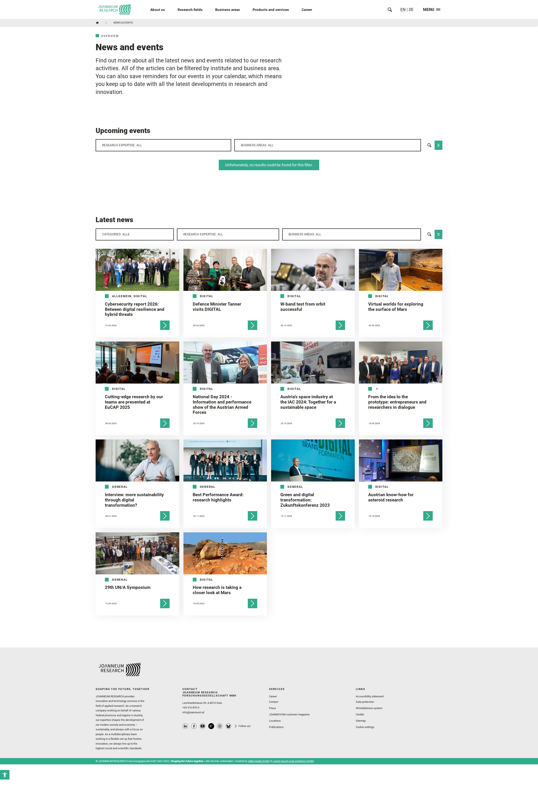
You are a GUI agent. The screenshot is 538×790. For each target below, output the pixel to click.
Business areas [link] (227, 9)
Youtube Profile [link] (203, 726)
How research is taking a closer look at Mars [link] (217, 590)
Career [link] (307, 9)
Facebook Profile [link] (194, 726)
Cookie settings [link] (365, 727)
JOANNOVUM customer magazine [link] (289, 714)
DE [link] (411, 9)
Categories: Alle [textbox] (116, 234)
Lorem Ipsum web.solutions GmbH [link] (293, 761)
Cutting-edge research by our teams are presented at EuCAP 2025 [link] (134, 402)
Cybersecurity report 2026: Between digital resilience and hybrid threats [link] (134, 309)
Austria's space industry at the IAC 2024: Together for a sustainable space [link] (308, 402)
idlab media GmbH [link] (259, 761)
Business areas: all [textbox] (257, 145)
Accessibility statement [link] (370, 696)
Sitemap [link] (361, 720)
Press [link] (272, 708)
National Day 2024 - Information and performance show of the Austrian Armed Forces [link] (222, 404)
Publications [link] (276, 727)
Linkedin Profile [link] (185, 726)
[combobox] (163, 145)
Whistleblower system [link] (369, 708)
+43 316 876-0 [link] (190, 707)
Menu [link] (428, 10)
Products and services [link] (271, 9)
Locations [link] (275, 720)
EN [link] (403, 9)
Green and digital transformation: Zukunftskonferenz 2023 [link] (305, 500)
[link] (4, 774)
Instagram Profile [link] (220, 726)
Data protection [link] (365, 701)
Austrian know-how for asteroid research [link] (391, 497)
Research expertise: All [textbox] (122, 145)
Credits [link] (360, 714)
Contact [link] (273, 701)
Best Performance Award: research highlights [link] (218, 497)
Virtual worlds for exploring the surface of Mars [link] (395, 307)
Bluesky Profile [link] (228, 726)
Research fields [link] (190, 9)
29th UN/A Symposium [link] (127, 587)
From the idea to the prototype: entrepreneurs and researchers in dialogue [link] (397, 402)
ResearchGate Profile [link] (211, 726)
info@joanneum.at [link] (193, 712)
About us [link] (157, 9)
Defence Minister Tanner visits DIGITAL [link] (217, 307)
